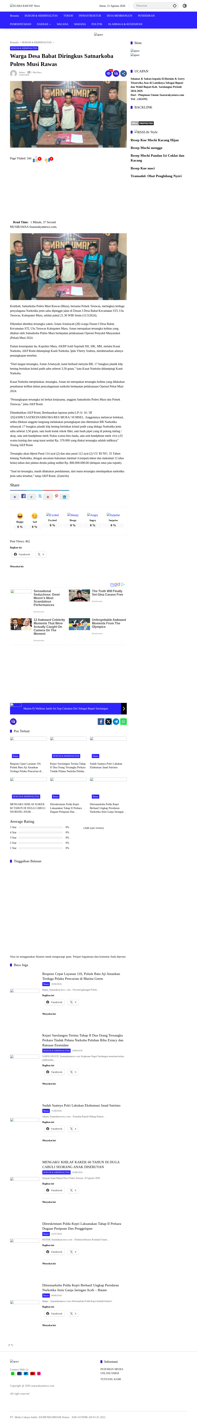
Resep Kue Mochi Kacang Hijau (155, 140)
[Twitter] (108, 721)
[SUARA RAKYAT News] (25, 5)
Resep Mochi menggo (146, 148)
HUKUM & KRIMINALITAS (24, 48)
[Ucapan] (135, 50)
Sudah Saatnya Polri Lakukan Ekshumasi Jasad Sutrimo (106, 765)
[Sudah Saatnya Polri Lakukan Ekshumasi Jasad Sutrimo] (108, 748)
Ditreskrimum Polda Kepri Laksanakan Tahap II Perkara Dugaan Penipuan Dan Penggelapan (66, 808)
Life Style (151, 132)
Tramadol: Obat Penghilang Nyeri (156, 176)
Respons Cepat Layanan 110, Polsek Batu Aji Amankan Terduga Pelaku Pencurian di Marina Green (25, 767)
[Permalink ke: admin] (14, 73)
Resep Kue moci (143, 168)
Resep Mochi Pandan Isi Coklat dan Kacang (157, 158)
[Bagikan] (123, 73)
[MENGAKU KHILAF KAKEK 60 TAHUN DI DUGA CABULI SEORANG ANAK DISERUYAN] (28, 789)
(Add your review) (93, 828)
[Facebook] (101, 721)
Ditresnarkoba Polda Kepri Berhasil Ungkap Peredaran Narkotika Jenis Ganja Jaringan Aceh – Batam (107, 808)
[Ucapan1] (98, 34)
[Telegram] (116, 721)
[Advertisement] (68, 193)
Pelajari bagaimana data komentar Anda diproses (99, 956)
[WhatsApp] (123, 721)
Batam (15, 756)
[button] (175, 6)
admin (22, 72)
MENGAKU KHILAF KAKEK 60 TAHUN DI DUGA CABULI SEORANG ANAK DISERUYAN (27, 808)
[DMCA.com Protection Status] (142, 123)
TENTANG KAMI (110, 1379)
